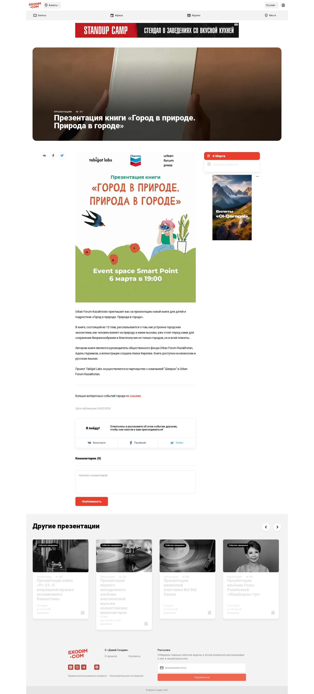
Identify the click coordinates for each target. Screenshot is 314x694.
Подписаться (201, 677)
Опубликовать (91, 501)
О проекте (111, 656)
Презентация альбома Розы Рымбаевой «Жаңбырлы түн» (243, 587)
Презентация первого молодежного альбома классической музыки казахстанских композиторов (113, 596)
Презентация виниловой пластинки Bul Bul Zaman (180, 587)
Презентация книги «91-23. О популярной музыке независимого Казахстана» (55, 589)
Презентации (63, 111)
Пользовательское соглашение (126, 676)
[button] (266, 527)
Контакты (134, 656)
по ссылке (133, 396)
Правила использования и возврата (87, 676)
